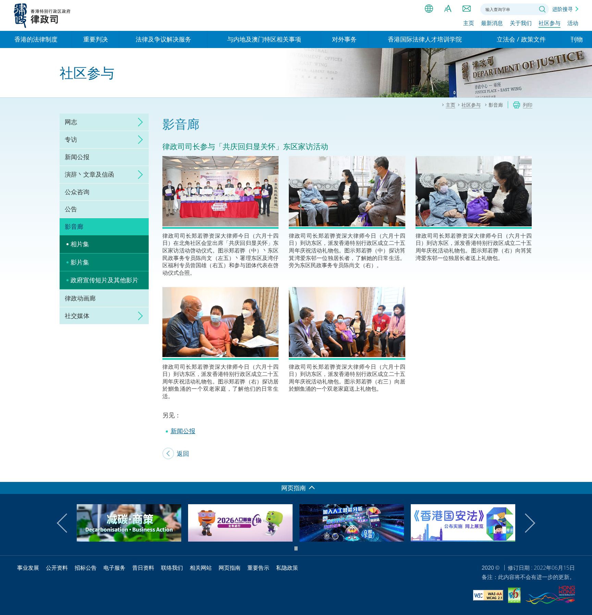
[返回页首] (583, 472)
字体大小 (448, 8)
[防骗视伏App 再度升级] (243, 539)
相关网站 (201, 567)
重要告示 (258, 567)
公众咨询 (77, 192)
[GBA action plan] (466, 539)
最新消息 (492, 23)
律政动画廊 (80, 298)
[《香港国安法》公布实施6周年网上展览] (354, 539)
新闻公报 (77, 157)
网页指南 (230, 567)
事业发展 (28, 567)
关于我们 (521, 23)
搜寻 (542, 9)
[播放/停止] (296, 548)
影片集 (80, 262)
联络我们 (466, 8)
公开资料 (57, 567)
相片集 (80, 244)
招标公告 (86, 567)
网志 (71, 122)
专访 (71, 139)
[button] (66, 523)
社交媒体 (77, 315)
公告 (71, 209)
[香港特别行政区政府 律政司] (42, 15)
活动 (572, 23)
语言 (429, 8)
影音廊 (74, 226)
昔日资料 (143, 567)
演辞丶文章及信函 (89, 174)
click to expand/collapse (138, 122)
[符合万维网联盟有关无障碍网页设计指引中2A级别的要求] (488, 596)
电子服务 (114, 567)
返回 (183, 453)
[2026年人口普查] (131, 539)
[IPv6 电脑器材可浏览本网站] (514, 596)
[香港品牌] (550, 596)
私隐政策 (287, 567)
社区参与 (549, 23)
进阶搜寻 (562, 8)
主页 (468, 23)
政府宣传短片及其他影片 (104, 280)
